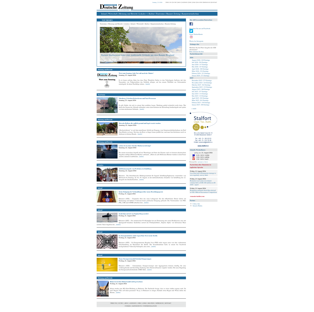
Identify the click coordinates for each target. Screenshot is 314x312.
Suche (174, 2)
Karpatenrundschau (190, 13)
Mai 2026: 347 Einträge (200, 67)
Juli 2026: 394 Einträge (200, 62)
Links (194, 2)
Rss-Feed (199, 2)
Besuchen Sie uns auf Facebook (199, 28)
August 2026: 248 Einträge (201, 60)
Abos (179, 2)
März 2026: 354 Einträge (200, 71)
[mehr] (147, 84)
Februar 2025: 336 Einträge (201, 102)
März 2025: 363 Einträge (200, 100)
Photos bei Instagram (196, 41)
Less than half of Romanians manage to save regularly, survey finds (203, 174)
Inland (104, 13)
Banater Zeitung (173, 13)
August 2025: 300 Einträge (201, 89)
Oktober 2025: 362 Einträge (201, 85)
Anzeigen (185, 2)
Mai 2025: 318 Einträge (200, 96)
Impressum (206, 2)
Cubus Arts (196, 204)
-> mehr (193, 108)
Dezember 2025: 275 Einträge (202, 80)
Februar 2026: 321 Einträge (201, 73)
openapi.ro (201, 162)
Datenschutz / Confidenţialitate (144, 306)
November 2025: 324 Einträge (202, 83)
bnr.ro (206, 162)
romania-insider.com (197, 196)
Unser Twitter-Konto (196, 34)
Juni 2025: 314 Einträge (200, 94)
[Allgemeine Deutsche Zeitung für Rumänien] (116, 5)
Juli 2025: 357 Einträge (200, 91)
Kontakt (214, 2)
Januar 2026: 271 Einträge (200, 75)
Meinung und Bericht (128, 13)
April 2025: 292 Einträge (200, 98)
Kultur (151, 13)
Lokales (142, 13)
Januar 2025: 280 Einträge (200, 105)
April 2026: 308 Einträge (200, 69)
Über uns (168, 2)
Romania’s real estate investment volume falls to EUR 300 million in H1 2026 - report (203, 183)
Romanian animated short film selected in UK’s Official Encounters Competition (203, 191)
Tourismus (160, 13)
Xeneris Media (197, 206)
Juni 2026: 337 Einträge (200, 64)
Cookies (128, 306)
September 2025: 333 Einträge (202, 87)
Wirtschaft (112, 13)
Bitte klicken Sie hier (196, 51)
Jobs (189, 2)
